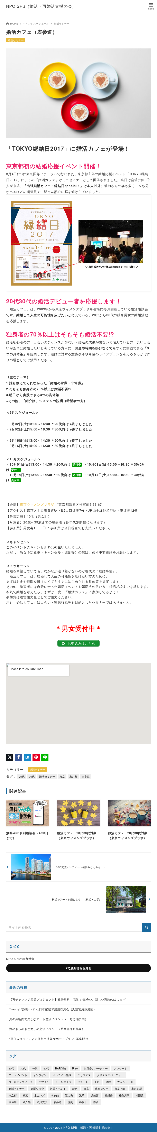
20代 (22, 776)
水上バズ (39, 1095)
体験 (108, 1082)
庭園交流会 (37, 1089)
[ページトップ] (149, 1124)
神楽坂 (140, 1095)
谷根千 (83, 1102)
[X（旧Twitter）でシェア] (9, 757)
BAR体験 (60, 1068)
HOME (14, 23)
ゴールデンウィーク (21, 1082)
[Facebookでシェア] (18, 757)
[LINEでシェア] (44, 757)
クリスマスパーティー (110, 1075)
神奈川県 (124, 1095)
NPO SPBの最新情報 (20, 959)
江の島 (69, 1095)
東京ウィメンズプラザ (37, 504)
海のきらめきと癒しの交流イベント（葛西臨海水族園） (47, 1029)
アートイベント (18, 1075)
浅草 (81, 1095)
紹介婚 (27, 1102)
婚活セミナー (62, 23)
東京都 (73, 776)
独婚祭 (109, 1095)
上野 (97, 1082)
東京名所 (136, 1089)
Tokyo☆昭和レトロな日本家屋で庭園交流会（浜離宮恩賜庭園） (52, 1009)
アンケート (120, 1068)
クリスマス (84, 1075)
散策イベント (58, 1089)
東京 (62, 776)
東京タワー (101, 1089)
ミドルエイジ (63, 1082)
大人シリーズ (125, 1082)
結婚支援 (42, 1102)
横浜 (25, 1095)
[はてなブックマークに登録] (27, 757)
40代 (34, 1068)
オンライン (40, 1075)
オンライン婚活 (62, 1075)
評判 (70, 1102)
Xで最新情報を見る (78, 968)
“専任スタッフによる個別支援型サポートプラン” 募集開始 (48, 1039)
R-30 (75, 1068)
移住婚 (13, 1102)
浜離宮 (95, 1095)
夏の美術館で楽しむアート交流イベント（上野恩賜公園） (48, 1019)
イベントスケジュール (36, 23)
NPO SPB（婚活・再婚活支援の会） (41, 6)
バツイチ (44, 1082)
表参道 (86, 776)
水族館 (55, 1095)
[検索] (146, 927)
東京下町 (119, 1089)
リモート (82, 1082)
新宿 (74, 1089)
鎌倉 (96, 1102)
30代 (32, 776)
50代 (46, 1068)
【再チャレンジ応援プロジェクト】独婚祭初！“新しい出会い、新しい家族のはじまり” (68, 999)
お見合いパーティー (96, 1068)
